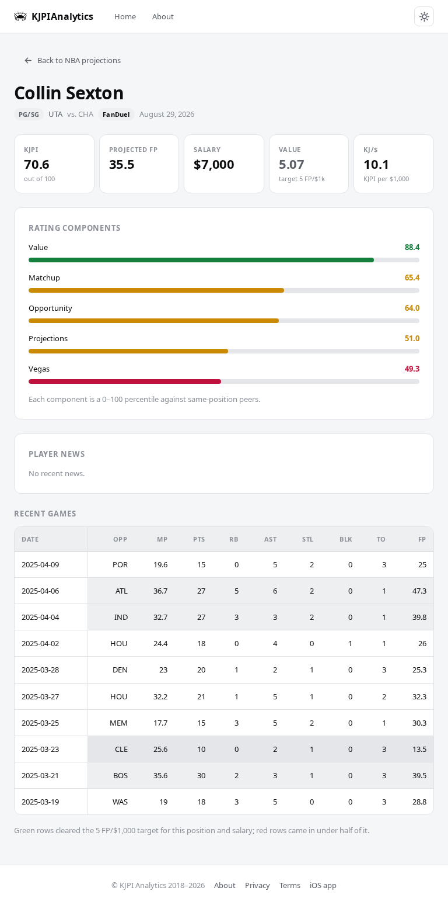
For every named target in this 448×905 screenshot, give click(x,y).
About (163, 16)
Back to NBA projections (79, 60)
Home (125, 16)
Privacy (257, 885)
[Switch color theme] (424, 16)
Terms (289, 885)
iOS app (323, 885)
